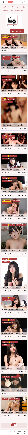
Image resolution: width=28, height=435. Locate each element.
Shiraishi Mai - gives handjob (14, 47)
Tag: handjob (16, 31)
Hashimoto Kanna (8, 300)
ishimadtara (6, 56)
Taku (4, 77)
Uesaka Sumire (21, 224)
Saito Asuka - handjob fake (14, 390)
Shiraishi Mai (6, 39)
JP (5, 432)
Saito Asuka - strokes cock (13, 169)
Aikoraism (6, 342)
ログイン (23, 2)
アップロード (12, 432)
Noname (5, 36)
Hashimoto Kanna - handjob (14, 309)
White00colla (7, 200)
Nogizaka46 (13, 36)
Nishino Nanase (7, 79)
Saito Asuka (6, 59)
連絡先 (25, 432)
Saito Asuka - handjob (11, 368)
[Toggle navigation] (3, 2)
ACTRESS (12, 224)
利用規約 (19, 432)
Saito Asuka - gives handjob (14, 67)
